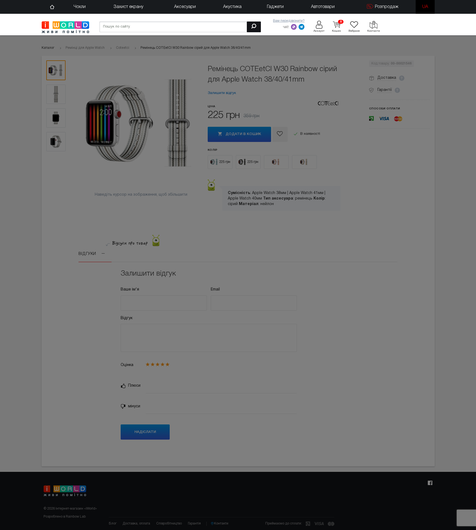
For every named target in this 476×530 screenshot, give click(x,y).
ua (425, 7)
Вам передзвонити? (289, 20)
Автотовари (323, 7)
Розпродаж (386, 7)
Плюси (133, 386)
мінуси (133, 406)
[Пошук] (254, 26)
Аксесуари (185, 7)
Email (215, 289)
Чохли (80, 7)
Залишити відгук (222, 93)
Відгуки (88, 254)
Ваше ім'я (130, 289)
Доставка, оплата (136, 523)
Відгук (126, 318)
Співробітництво (169, 523)
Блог (113, 523)
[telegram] (302, 27)
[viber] (294, 27)
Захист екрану (128, 7)
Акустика (232, 7)
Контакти (221, 523)
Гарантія (194, 523)
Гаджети (275, 7)
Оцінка (127, 365)
